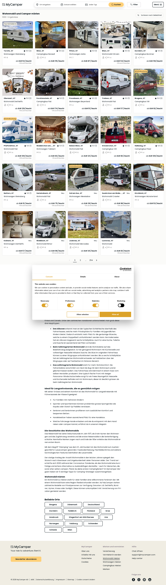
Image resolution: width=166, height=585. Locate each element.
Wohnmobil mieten (111, 558)
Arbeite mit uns (88, 554)
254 (91, 260)
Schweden (93, 523)
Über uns (85, 551)
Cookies (84, 562)
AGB (32, 579)
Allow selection (83, 314)
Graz (107, 511)
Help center (137, 558)
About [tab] (116, 277)
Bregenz (53, 504)
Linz (106, 517)
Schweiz (53, 530)
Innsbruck (53, 517)
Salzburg (73, 523)
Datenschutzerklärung (45, 579)
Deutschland (94, 504)
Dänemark (72, 504)
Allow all (115, 314)
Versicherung (109, 551)
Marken (106, 569)
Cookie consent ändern (85, 579)
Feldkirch (72, 511)
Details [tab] (83, 277)
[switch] (70, 305)
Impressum (60, 579)
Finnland (91, 511)
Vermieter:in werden (112, 554)
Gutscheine (86, 558)
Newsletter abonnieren (26, 559)
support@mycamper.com (143, 554)
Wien (70, 530)
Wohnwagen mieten (112, 562)
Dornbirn (53, 511)
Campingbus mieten (112, 565)
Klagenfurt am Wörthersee (81, 517)
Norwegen (54, 523)
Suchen (117, 4)
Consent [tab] (49, 277)
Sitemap (70, 579)
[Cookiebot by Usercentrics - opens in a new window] (121, 269)
